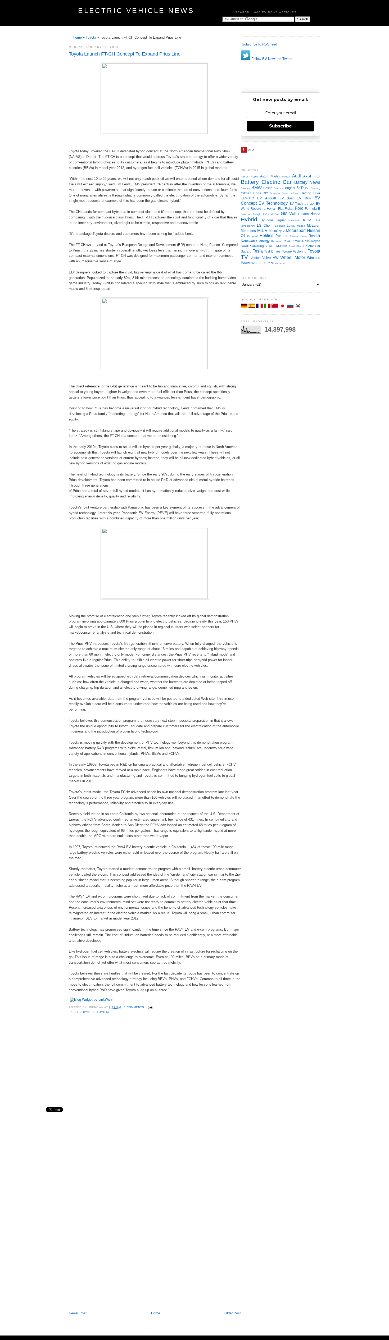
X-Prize (268, 263)
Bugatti (290, 188)
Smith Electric (297, 246)
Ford (299, 208)
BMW (256, 187)
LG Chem (265, 225)
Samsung (257, 246)
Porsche (281, 236)
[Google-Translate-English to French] (260, 307)
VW (275, 258)
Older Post (232, 1313)
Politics (266, 235)
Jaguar (281, 220)
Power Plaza (298, 236)
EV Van (310, 203)
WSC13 (257, 263)
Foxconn (246, 214)
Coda (257, 193)
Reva (286, 241)
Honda (315, 214)
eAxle (294, 193)
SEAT (269, 246)
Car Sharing (312, 188)
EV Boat (287, 198)
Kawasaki (294, 220)
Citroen (246, 193)
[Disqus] (155, 1097)
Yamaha (280, 263)
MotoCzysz (277, 230)
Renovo (276, 241)
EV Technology (273, 203)
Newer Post (78, 1313)
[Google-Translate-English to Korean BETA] (298, 307)
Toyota (91, 37)
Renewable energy (255, 241)
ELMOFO (247, 198)
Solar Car (313, 246)
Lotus (291, 225)
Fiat (280, 208)
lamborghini (248, 225)
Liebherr (280, 225)
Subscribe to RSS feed (259, 44)
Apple (254, 176)
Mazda (301, 225)
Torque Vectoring (294, 251)
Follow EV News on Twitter (271, 59)
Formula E (312, 208)
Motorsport (296, 230)
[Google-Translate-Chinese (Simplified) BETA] (275, 307)
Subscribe (280, 126)
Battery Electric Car (266, 182)
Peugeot (252, 236)
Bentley (245, 188)
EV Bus (304, 198)
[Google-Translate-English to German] (244, 307)
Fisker (289, 208)
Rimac (296, 241)
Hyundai (267, 220)
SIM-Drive (280, 246)
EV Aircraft (266, 198)
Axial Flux (311, 176)
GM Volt (288, 213)
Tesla (258, 251)
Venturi (256, 257)
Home (77, 37)
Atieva (286, 176)
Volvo (266, 258)
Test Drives (272, 251)
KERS (308, 220)
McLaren (313, 225)
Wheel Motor (292, 257)
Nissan (313, 230)
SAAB (245, 246)
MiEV (262, 230)
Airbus (244, 176)
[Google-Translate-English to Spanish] (252, 307)
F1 (264, 208)
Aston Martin (270, 176)
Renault (314, 236)
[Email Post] (149, 1007)
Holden (303, 214)
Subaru (246, 251)
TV (244, 257)
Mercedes (248, 231)
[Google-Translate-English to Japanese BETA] (283, 307)
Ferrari (272, 209)
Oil (243, 236)
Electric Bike (310, 193)
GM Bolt (273, 214)
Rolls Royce (311, 241)
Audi (296, 176)
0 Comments (134, 1007)
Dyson (285, 193)
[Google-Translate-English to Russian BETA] (291, 307)
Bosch (267, 188)
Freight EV (260, 214)
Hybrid (89, 1011)
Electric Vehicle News (136, 11)
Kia (317, 220)
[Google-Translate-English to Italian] (268, 307)
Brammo (279, 188)
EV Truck (296, 203)
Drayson (275, 193)
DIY (265, 193)
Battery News (307, 182)
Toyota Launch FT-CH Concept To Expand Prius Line (124, 54)
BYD (300, 188)
